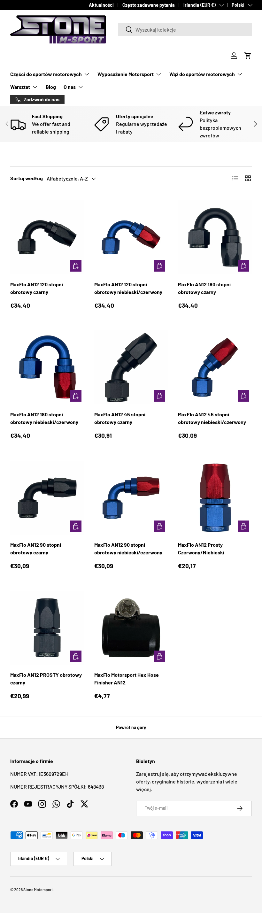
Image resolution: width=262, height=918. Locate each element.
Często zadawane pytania (148, 5)
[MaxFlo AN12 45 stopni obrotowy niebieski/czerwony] (215, 367)
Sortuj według (26, 178)
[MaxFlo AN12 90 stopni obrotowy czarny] (47, 498)
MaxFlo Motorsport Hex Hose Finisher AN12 (126, 678)
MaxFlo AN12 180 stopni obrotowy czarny (204, 288)
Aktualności (101, 5)
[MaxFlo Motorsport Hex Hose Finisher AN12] (131, 628)
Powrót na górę (131, 727)
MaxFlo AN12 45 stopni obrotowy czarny (119, 418)
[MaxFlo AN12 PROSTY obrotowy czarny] (47, 628)
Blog (51, 87)
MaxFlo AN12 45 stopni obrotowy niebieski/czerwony (212, 418)
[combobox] (185, 29)
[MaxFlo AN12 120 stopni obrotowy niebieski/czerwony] (131, 237)
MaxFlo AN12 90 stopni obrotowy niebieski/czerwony (128, 548)
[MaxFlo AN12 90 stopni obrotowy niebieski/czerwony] (131, 498)
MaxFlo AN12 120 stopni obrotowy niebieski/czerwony (128, 288)
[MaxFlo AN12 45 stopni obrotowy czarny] (131, 367)
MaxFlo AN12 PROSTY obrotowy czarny (46, 678)
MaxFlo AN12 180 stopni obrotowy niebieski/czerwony (44, 418)
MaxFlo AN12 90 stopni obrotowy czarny (35, 548)
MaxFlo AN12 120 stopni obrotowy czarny (36, 288)
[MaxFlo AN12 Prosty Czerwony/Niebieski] (215, 498)
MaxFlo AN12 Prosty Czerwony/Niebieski (201, 548)
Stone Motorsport (38, 889)
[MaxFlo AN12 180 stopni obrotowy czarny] (215, 237)
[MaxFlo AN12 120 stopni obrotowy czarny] (47, 237)
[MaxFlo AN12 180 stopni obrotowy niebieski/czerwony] (47, 367)
